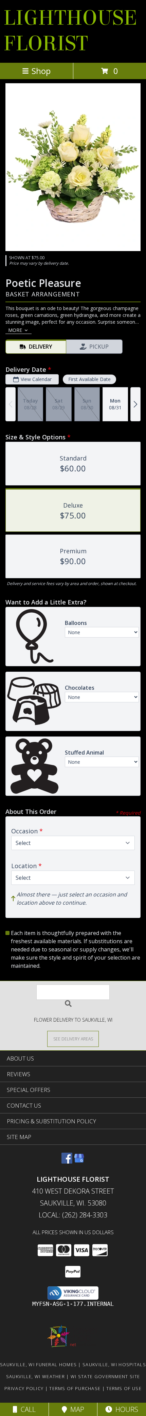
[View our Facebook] (66, 1161)
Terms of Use (124, 1388)
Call (26, 1409)
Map (75, 1409)
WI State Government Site (105, 1376)
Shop (41, 70)
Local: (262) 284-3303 (73, 1215)
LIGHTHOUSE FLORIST (70, 30)
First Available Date (89, 379)
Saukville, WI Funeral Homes (38, 1364)
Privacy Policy (23, 1388)
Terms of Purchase (75, 1388)
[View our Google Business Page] (79, 1161)
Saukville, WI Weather (35, 1376)
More (15, 330)
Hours (125, 1409)
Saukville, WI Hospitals (114, 1364)
